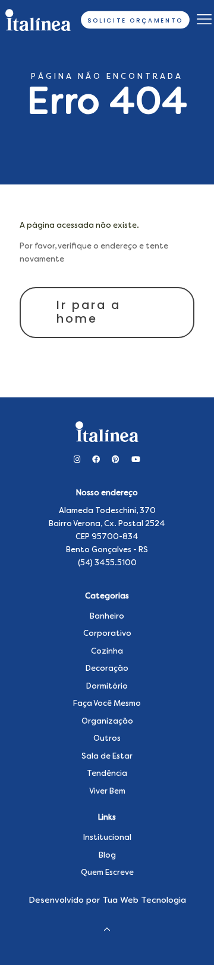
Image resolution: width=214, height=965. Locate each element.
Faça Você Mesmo (107, 704)
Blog (107, 855)
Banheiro (107, 616)
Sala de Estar (107, 756)
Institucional (107, 838)
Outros (107, 739)
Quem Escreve (107, 873)
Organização (107, 721)
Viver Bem (107, 791)
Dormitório (107, 686)
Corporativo (107, 634)
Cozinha (107, 651)
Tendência (107, 774)
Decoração (107, 669)
